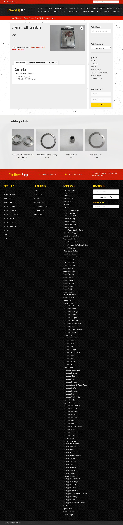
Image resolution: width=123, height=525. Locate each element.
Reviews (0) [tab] (52, 63)
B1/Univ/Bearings (69, 341)
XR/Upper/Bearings (70, 482)
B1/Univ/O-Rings (69, 350)
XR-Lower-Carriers (69, 414)
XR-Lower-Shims (69, 435)
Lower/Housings (69, 219)
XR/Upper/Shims (69, 500)
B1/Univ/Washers (69, 362)
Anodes (66, 195)
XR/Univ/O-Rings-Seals (72, 455)
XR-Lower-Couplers (70, 417)
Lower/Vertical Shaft (70, 242)
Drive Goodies (68, 198)
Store (93, 61)
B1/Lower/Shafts (69, 190)
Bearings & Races (69, 262)
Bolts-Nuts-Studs (69, 216)
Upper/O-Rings (33, 18)
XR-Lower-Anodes (70, 408)
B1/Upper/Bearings (70, 373)
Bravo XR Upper (9, 206)
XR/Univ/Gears (68, 452)
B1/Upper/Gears (69, 379)
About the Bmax (10, 194)
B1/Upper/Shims (69, 394)
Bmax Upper (8, 198)
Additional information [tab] (36, 63)
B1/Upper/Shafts (69, 388)
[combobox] (101, 47)
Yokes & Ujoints (68, 300)
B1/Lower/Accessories (71, 305)
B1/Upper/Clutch (69, 376)
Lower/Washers (69, 248)
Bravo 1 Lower (9, 222)
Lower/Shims (68, 228)
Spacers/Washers (69, 271)
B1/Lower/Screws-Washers (73, 330)
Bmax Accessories (69, 193)
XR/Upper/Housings (70, 491)
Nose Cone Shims (69, 233)
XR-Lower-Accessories (71, 405)
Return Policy (96, 76)
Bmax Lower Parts (69, 213)
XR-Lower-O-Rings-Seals (72, 426)
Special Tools (68, 509)
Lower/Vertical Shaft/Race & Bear (75, 245)
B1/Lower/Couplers (70, 317)
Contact (7, 238)
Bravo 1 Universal (10, 226)
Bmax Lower (8, 202)
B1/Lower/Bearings (70, 312)
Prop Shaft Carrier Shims (72, 236)
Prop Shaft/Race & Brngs (72, 257)
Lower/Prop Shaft (69, 225)
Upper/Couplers (69, 274)
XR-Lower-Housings (70, 423)
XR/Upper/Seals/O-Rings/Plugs (75, 494)
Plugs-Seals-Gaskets (70, 251)
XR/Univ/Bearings (69, 446)
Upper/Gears (68, 277)
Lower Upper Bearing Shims (73, 230)
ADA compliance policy (99, 73)
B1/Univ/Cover (68, 344)
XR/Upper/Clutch (69, 485)
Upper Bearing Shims (70, 239)
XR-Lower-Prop (69, 429)
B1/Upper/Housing (70, 382)
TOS (5, 234)
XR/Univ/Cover (69, 449)
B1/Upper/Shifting (70, 391)
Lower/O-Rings (69, 222)
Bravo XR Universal (11, 214)
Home (12, 18)
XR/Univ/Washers (69, 470)
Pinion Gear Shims (69, 294)
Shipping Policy (96, 79)
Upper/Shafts (68, 286)
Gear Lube (67, 506)
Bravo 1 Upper (9, 218)
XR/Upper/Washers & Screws (74, 503)
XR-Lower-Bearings (70, 411)
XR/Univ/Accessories (71, 443)
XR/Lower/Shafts (69, 438)
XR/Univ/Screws (69, 458)
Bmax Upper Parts (21, 18)
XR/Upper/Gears (69, 488)
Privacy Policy (96, 70)
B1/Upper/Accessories (71, 370)
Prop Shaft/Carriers (70, 254)
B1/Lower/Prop (69, 327)
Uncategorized (68, 512)
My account (95, 64)
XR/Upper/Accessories (71, 479)
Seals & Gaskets (69, 268)
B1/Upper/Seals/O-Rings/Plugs (75, 385)
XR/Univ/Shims (69, 464)
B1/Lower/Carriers (70, 315)
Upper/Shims (68, 292)
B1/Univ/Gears (68, 347)
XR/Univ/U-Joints (69, 467)
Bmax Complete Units (71, 210)
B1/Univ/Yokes (68, 365)
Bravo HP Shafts (69, 400)
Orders (93, 67)
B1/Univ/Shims (68, 359)
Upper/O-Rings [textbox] (100, 48)
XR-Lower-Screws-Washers (73, 432)
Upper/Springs (68, 297)
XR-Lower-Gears (69, 420)
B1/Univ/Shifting (69, 356)
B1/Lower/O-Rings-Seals (72, 324)
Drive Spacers (68, 201)
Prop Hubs (67, 204)
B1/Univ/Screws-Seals (71, 353)
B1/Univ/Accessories (71, 338)
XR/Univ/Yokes (69, 473)
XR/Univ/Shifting (69, 461)
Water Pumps (68, 515)
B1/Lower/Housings (70, 320)
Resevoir (66, 207)
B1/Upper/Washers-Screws (73, 397)
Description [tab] (20, 63)
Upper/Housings (69, 280)
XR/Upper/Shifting (70, 497)
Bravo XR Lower (10, 210)
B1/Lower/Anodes (70, 309)
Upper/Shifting (68, 289)
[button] (82, 28)
